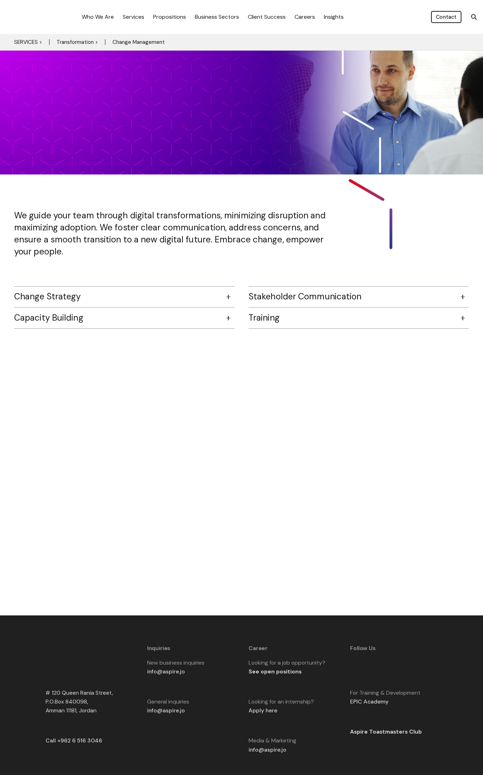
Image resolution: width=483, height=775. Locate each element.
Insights (334, 17)
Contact (446, 17)
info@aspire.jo (166, 671)
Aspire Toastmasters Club (386, 731)
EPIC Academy (369, 701)
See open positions (275, 671)
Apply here (263, 710)
